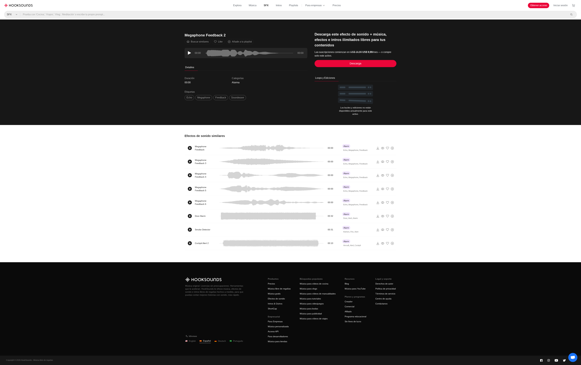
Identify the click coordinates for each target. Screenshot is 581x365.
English (192, 341)
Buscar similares (200, 41)
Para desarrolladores (278, 336)
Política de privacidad (385, 288)
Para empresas (313, 5)
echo (189, 97)
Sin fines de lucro (353, 321)
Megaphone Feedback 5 (200, 189)
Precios (337, 5)
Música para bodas (309, 308)
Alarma (236, 82)
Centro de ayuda (383, 298)
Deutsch (222, 341)
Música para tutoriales (310, 298)
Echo (345, 150)
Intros (279, 5)
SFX (266, 5)
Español (207, 341)
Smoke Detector (202, 229)
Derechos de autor (384, 283)
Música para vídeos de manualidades (318, 293)
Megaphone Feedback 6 (200, 202)
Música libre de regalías (279, 288)
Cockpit (358, 245)
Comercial (349, 306)
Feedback (220, 97)
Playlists (293, 5)
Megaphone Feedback (200, 148)
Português (238, 341)
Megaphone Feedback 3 (200, 161)
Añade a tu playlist (242, 41)
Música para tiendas (277, 341)
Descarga (355, 63)
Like (220, 41)
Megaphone (203, 97)
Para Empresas (275, 321)
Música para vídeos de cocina (314, 283)
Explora (237, 5)
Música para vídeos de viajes (314, 318)
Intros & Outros (275, 303)
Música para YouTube (355, 288)
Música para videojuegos (312, 303)
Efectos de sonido (276, 298)
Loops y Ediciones (325, 78)
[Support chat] (572, 357)
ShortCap (272, 308)
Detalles (189, 67)
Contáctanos (381, 303)
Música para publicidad (311, 313)
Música (252, 5)
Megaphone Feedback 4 (200, 175)
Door (345, 218)
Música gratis (274, 293)
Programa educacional (355, 316)
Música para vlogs (308, 288)
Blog (347, 283)
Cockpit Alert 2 (202, 243)
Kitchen (346, 232)
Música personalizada (278, 326)
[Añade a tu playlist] (392, 148)
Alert (350, 218)
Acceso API (273, 331)
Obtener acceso (538, 5)
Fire (352, 232)
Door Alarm (200, 216)
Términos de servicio (385, 293)
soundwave (237, 97)
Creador (349, 301)
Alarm (346, 146)
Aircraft (346, 245)
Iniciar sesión (560, 5)
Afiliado (348, 311)
